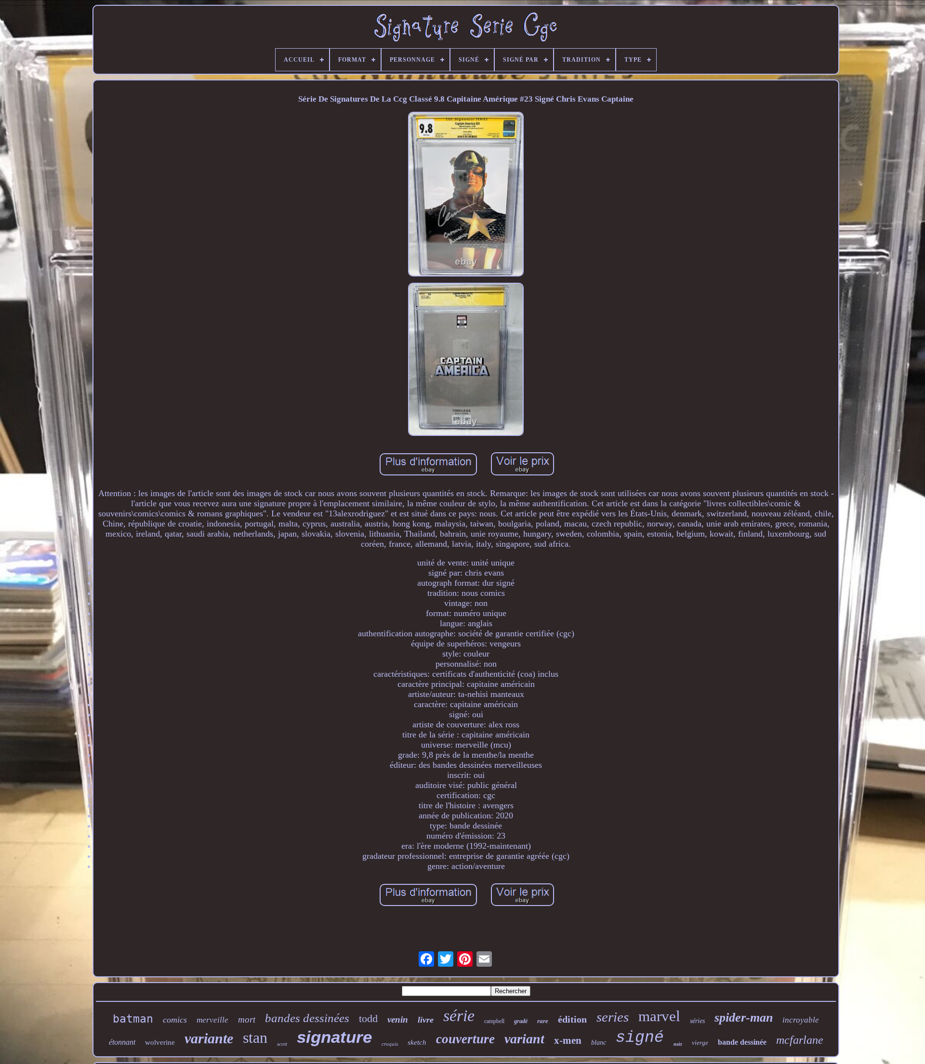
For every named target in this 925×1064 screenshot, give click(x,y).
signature (334, 1036)
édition (572, 1019)
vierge (700, 1042)
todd (368, 1018)
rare (542, 1021)
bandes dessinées (307, 1018)
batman (133, 1018)
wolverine (160, 1042)
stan (255, 1037)
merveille (212, 1020)
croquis (390, 1044)
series (612, 1017)
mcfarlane (799, 1040)
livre (426, 1020)
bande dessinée (742, 1042)
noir (678, 1044)
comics (175, 1020)
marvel (659, 1016)
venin (397, 1019)
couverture (465, 1039)
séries (697, 1021)
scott (282, 1044)
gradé (521, 1021)
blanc (598, 1042)
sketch (417, 1042)
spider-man (743, 1018)
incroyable (800, 1020)
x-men (567, 1040)
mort (246, 1019)
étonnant (122, 1042)
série (459, 1016)
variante (209, 1038)
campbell (494, 1021)
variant (524, 1038)
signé (640, 1038)
